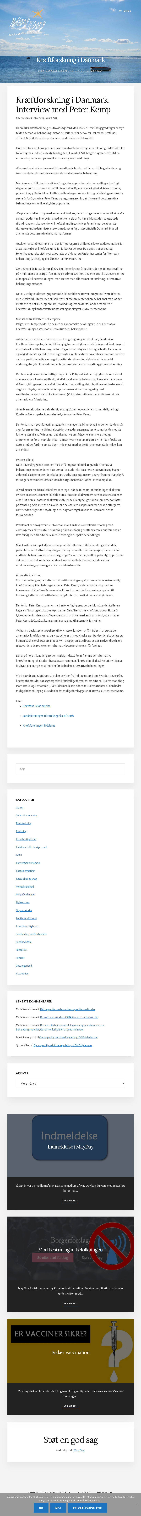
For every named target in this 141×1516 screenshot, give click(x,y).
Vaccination (22, 973)
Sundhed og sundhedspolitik (31, 934)
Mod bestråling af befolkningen (70, 1250)
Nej (58, 1508)
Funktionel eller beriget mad (31, 847)
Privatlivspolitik (87, 1508)
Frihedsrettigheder (26, 839)
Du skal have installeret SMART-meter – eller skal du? (69, 1017)
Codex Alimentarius (26, 815)
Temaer (20, 957)
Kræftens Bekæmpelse (36, 706)
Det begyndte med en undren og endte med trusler (67, 1009)
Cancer (19, 807)
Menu (127, 11)
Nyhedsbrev (23, 902)
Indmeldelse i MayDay (71, 1147)
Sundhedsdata (24, 942)
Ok (41, 1508)
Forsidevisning (23, 823)
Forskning (21, 831)
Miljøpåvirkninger (25, 894)
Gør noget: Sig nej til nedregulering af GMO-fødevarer (68, 1037)
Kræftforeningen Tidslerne (39, 725)
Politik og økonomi (26, 918)
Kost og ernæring (25, 871)
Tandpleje (21, 950)
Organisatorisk (24, 910)
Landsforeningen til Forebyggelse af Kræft (48, 715)
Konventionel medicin (28, 863)
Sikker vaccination (70, 1352)
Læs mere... (70, 1201)
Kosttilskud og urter (26, 878)
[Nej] (136, 1504)
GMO (19, 855)
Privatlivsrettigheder (27, 926)
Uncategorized (24, 965)
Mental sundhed (25, 886)
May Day (79, 1450)
